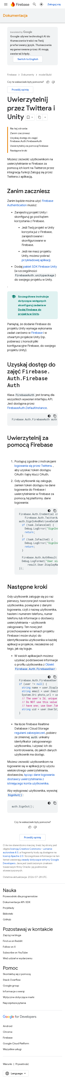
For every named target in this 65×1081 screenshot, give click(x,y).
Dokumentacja (15, 15)
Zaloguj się (54, 4)
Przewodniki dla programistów (20, 896)
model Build (45, 74)
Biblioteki (8, 913)
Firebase (12, 74)
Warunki (7, 1064)
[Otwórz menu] (5, 4)
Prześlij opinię (20, 89)
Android (7, 1026)
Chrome (7, 1031)
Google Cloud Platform (16, 1043)
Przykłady (8, 908)
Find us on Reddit (12, 941)
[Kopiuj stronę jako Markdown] (39, 117)
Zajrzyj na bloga (12, 935)
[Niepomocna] (53, 82)
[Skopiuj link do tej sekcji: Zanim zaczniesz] (53, 191)
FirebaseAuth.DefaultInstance (27, 408)
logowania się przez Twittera (33, 466)
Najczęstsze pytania (14, 1003)
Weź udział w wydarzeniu (17, 958)
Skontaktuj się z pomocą (17, 974)
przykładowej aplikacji (36, 260)
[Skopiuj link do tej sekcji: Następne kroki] (51, 587)
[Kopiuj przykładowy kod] (55, 416)
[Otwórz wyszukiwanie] (34, 4)
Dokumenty (27, 74)
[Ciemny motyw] (49, 416)
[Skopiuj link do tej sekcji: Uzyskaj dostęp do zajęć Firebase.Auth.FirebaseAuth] (23, 385)
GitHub (7, 919)
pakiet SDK (40, 267)
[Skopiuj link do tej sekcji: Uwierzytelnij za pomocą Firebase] (10, 452)
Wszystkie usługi (12, 1049)
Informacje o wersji (14, 991)
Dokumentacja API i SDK (16, 902)
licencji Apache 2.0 (13, 856)
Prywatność (22, 1064)
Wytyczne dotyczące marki (18, 997)
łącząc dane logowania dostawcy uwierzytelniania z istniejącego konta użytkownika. (31, 779)
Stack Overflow (12, 979)
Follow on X (9, 946)
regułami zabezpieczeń (29, 733)
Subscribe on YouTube (15, 952)
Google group (11, 985)
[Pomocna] (48, 82)
